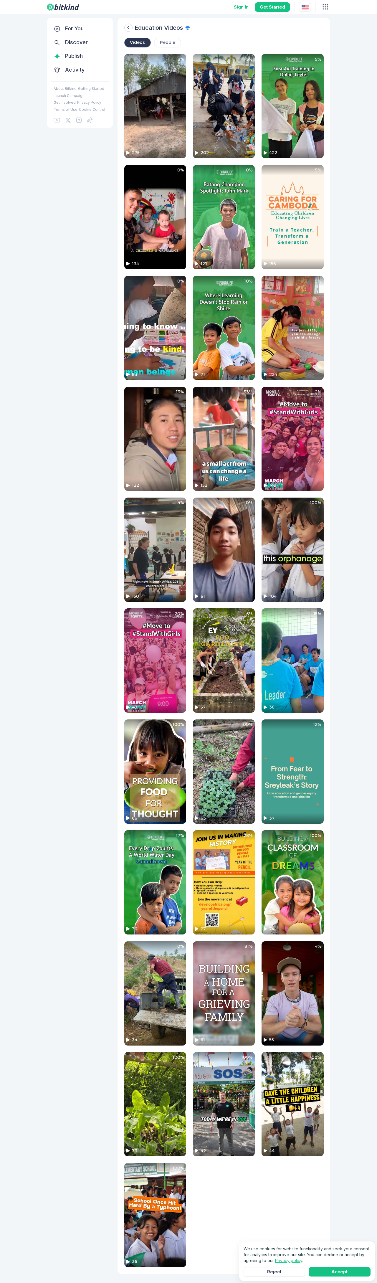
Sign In (241, 7)
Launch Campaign (69, 95)
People (167, 42)
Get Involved (65, 102)
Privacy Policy (89, 102)
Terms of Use (65, 109)
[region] (80, 73)
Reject (274, 1271)
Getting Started (91, 88)
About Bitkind (65, 88)
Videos (137, 42)
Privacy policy (288, 1260)
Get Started (272, 7)
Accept (339, 1271)
